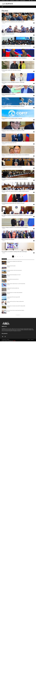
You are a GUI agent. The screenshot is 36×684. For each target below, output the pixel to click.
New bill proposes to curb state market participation (14, 292)
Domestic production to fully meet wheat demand (14, 270)
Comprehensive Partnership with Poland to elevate (13, 203)
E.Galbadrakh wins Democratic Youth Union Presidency (14, 58)
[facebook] (29, 0)
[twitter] (32, 0)
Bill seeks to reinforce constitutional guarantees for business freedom (17, 215)
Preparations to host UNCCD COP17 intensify (12, 118)
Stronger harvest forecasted (8, 33)
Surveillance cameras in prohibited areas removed (13, 106)
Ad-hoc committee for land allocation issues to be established (15, 154)
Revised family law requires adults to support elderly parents (15, 191)
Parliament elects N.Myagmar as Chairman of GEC (13, 130)
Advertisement (12, 0)
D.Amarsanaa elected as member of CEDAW (12, 166)
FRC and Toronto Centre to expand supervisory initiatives (15, 310)
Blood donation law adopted (8, 239)
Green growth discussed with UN (9, 142)
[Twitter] (5, 337)
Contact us (17, 0)
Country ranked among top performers (13, 279)
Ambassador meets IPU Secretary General (11, 70)
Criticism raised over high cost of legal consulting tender (15, 301)
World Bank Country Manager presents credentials (13, 82)
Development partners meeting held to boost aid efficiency (15, 179)
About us (7, 0)
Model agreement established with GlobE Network (13, 21)
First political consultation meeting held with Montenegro (14, 251)
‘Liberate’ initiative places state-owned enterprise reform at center (16, 45)
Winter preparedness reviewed (8, 94)
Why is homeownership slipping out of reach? (14, 274)
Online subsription (22, 0)
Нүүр (2, 9)
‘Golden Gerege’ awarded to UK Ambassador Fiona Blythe (15, 227)
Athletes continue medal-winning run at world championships (16, 283)
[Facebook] (3, 337)
